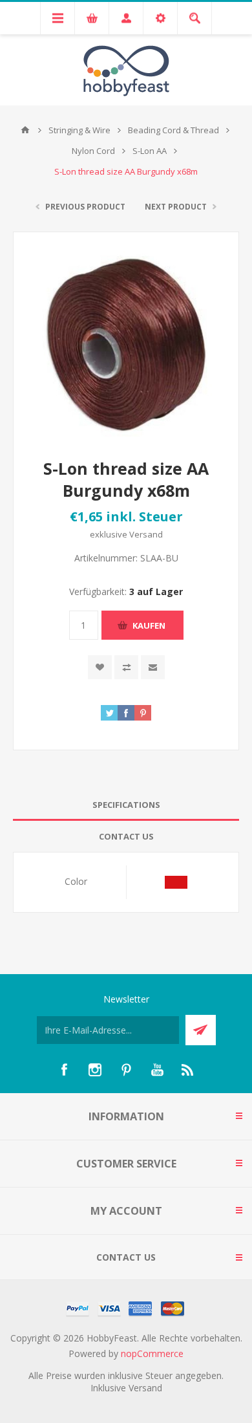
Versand (146, 534)
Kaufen (148, 625)
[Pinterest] (126, 1069)
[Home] (25, 130)
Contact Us (126, 836)
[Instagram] (95, 1069)
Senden (200, 1030)
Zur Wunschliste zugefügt (100, 667)
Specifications (126, 804)
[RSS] (188, 1069)
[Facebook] (64, 1069)
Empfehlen (153, 667)
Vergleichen (126, 667)
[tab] (126, 805)
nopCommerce (152, 1353)
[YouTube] (157, 1069)
